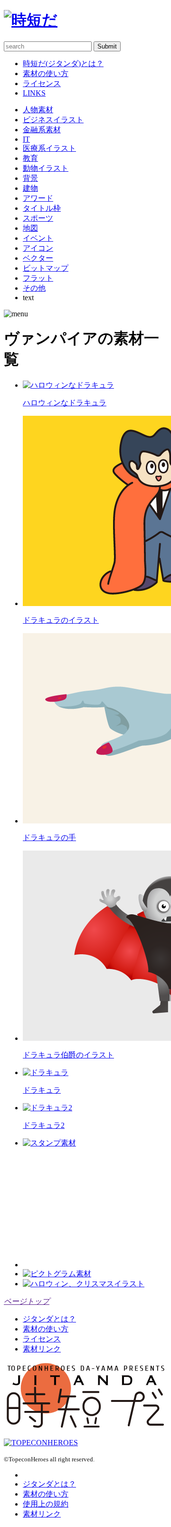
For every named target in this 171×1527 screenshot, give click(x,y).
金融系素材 (42, 130)
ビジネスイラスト (53, 120)
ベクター (38, 258)
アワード (38, 198)
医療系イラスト (49, 148)
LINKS (34, 93)
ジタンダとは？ (49, 1319)
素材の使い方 (45, 73)
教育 (30, 158)
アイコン (38, 248)
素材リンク (42, 1349)
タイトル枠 (42, 208)
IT (26, 139)
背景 (30, 178)
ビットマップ (45, 268)
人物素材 (38, 110)
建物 (30, 188)
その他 (34, 288)
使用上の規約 (45, 1504)
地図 (30, 228)
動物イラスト (45, 168)
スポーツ (38, 218)
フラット (38, 278)
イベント (38, 238)
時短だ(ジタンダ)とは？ (63, 63)
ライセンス (42, 83)
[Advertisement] (94, 1207)
